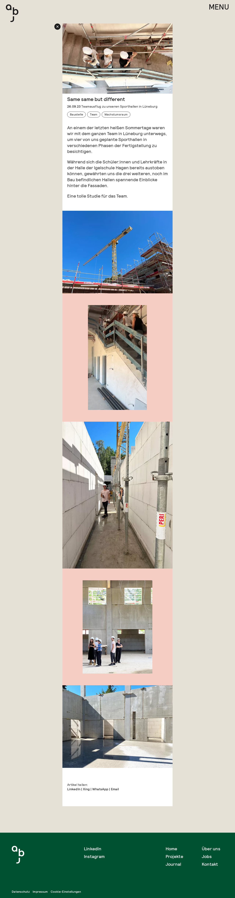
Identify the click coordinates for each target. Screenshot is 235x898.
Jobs (207, 856)
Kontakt (210, 864)
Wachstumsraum (116, 114)
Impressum (40, 892)
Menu (219, 7)
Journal (173, 864)
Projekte (174, 856)
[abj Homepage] (12, 13)
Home (171, 849)
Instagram (94, 856)
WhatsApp (100, 789)
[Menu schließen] (57, 26)
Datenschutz (21, 892)
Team (93, 114)
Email (115, 789)
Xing (86, 789)
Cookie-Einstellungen (66, 892)
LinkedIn (73, 789)
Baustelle (76, 114)
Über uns (211, 849)
